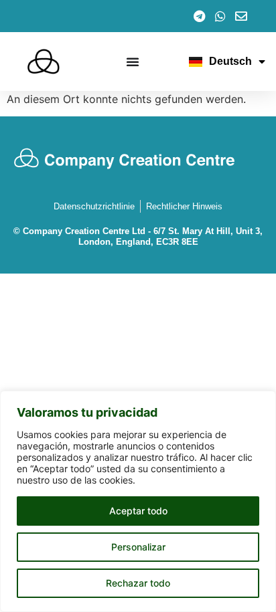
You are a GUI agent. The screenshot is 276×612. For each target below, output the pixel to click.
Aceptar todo (138, 510)
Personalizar (138, 546)
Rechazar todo (138, 583)
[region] (138, 501)
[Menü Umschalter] (132, 61)
